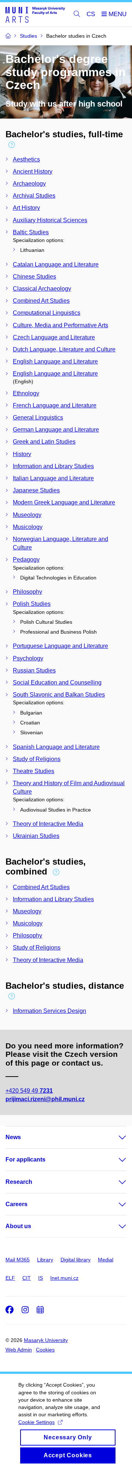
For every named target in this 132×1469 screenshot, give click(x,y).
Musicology (28, 527)
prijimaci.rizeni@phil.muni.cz (45, 1099)
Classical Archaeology (42, 289)
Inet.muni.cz (64, 1278)
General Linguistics (38, 417)
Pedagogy (26, 559)
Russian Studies (34, 670)
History (22, 454)
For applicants (25, 1159)
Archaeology (29, 183)
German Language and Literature (56, 429)
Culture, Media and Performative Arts (60, 325)
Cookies (45, 1350)
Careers (16, 1204)
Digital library (75, 1260)
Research (19, 1182)
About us (18, 1226)
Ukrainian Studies (36, 836)
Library (45, 1260)
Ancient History (32, 171)
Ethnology (26, 393)
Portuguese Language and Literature (60, 646)
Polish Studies (32, 604)
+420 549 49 (29, 1091)
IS (40, 1278)
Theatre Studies (33, 771)
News (13, 1137)
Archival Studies (34, 196)
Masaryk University (46, 1340)
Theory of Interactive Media (48, 824)
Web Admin (19, 1350)
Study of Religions (36, 759)
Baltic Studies (31, 232)
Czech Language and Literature (54, 337)
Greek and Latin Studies (44, 442)
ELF (10, 1278)
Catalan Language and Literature (56, 264)
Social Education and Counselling (57, 682)
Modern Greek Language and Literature (64, 502)
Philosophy (27, 592)
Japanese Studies (36, 490)
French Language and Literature (54, 405)
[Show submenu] (115, 1137)
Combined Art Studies (41, 301)
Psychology (28, 658)
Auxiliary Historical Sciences (50, 220)
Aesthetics (26, 159)
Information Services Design (49, 1011)
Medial (105, 1260)
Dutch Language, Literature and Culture (64, 349)
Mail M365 (18, 1260)
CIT (26, 1278)
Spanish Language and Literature (56, 747)
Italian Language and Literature (53, 478)
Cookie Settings (36, 1422)
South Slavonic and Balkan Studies (59, 694)
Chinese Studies (34, 276)
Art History (26, 208)
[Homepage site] (35, 14)
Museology (27, 515)
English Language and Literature (55, 361)
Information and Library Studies (53, 466)
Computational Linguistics (46, 313)
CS (91, 14)
